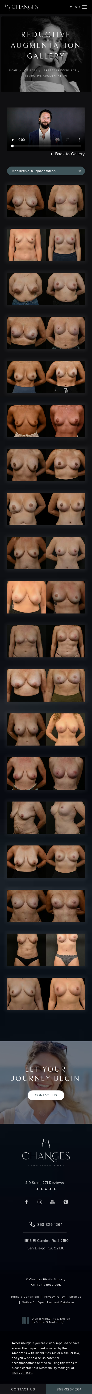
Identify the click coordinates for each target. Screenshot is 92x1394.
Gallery (30, 70)
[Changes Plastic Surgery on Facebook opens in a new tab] (26, 1201)
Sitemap (75, 1297)
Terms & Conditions (25, 1297)
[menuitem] (26, 1201)
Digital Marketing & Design (50, 1320)
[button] (84, 7)
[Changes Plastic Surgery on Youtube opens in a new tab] (52, 1201)
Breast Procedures (60, 70)
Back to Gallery (69, 154)
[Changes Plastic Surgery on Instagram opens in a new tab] (39, 1201)
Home (13, 70)
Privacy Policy (54, 1297)
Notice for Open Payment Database (48, 1302)
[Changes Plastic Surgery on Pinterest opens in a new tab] (65, 1201)
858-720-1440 (22, 1373)
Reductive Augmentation (46, 76)
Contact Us (46, 1095)
